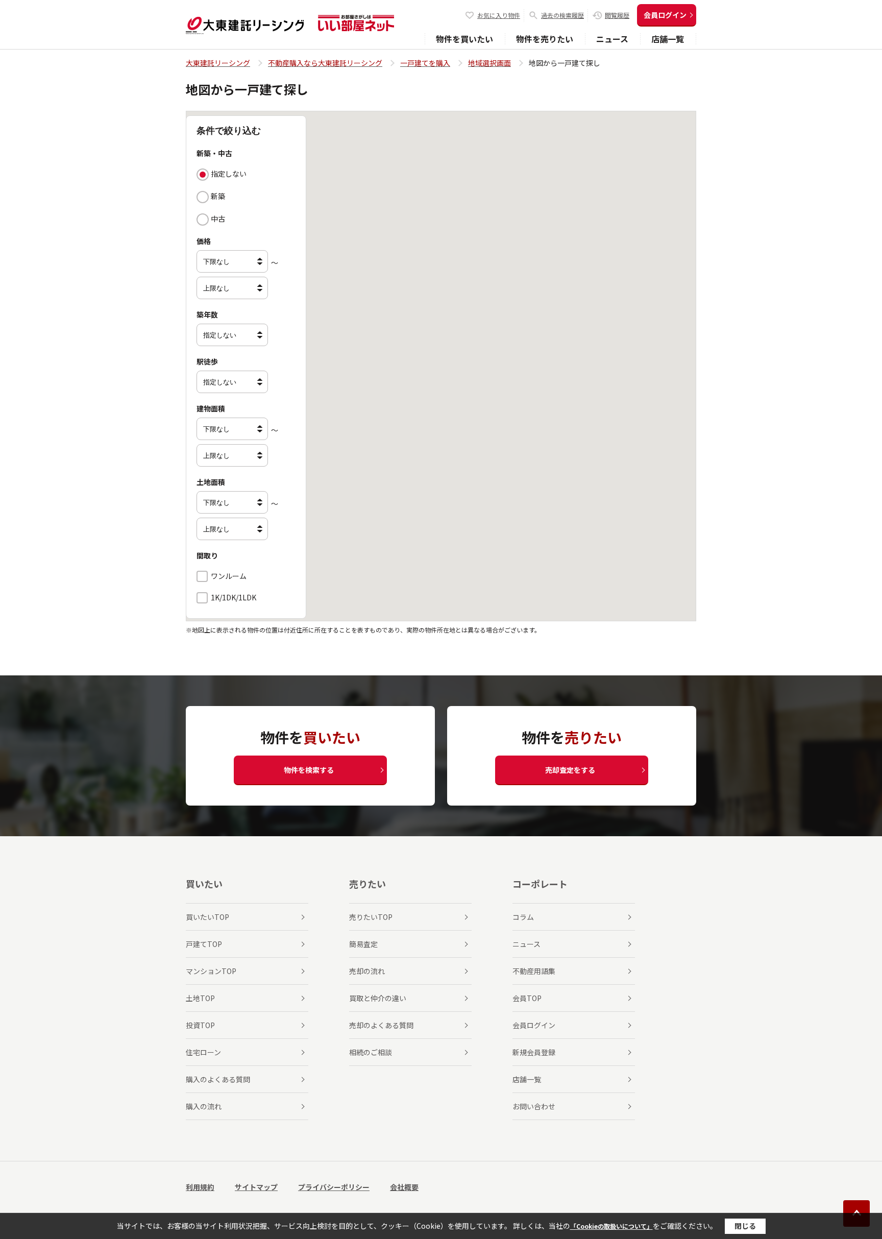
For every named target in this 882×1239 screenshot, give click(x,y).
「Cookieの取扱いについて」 (611, 1226)
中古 (218, 218)
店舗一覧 (667, 39)
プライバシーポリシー (334, 1187)
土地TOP (200, 998)
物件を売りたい (544, 39)
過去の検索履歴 (562, 15)
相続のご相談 (370, 1052)
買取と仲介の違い (377, 998)
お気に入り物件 (498, 15)
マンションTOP (211, 971)
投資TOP (200, 1025)
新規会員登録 (533, 1052)
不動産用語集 (533, 971)
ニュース (612, 39)
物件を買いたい (464, 39)
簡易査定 (363, 944)
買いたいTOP (207, 917)
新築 (218, 196)
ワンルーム (229, 576)
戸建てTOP (204, 944)
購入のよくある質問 (218, 1079)
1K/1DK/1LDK (233, 597)
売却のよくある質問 (381, 1025)
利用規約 (200, 1187)
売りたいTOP (371, 917)
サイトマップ (256, 1187)
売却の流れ (367, 971)
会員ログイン (665, 15)
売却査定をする (570, 770)
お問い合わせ (533, 1106)
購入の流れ (204, 1106)
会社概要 (404, 1187)
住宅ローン (203, 1052)
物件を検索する (309, 770)
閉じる (745, 1226)
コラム (523, 917)
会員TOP (527, 998)
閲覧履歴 (617, 15)
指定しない (229, 173)
